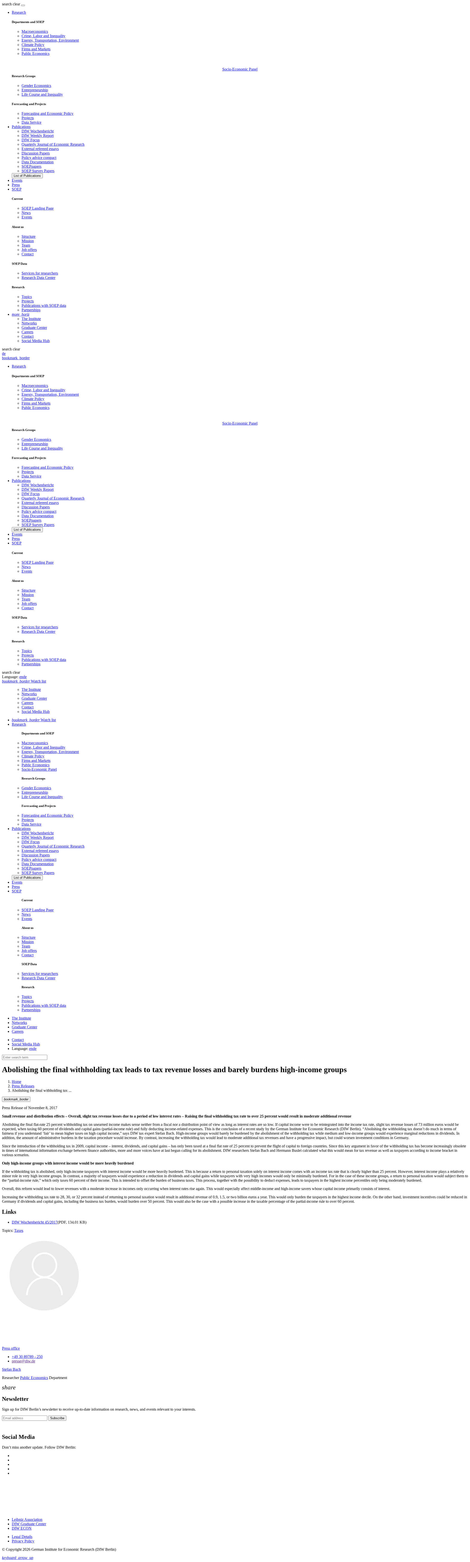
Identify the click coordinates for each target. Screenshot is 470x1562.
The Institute (31, 319)
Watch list (34, 720)
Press (16, 185)
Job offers (29, 250)
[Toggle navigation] (23, 5)
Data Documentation (38, 162)
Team (26, 245)
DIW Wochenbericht (38, 131)
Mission (28, 241)
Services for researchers (40, 273)
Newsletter (10, 1427)
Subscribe (57, 1418)
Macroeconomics (35, 31)
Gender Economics (36, 86)
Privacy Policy (23, 1541)
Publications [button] (21, 127)
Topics (27, 297)
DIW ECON (22, 1528)
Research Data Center (38, 278)
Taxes (18, 1230)
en (21, 677)
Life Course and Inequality (42, 94)
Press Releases (23, 1086)
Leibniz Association (27, 1519)
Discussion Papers (36, 153)
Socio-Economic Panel (240, 69)
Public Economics (35, 53)
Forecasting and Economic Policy (47, 113)
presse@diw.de (23, 1361)
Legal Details (22, 1537)
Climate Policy (33, 45)
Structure (28, 236)
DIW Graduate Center (29, 1524)
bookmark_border (16, 358)
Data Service (31, 122)
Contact (28, 254)
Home (16, 1082)
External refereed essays (40, 149)
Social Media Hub (36, 341)
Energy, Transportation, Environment (50, 40)
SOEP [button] (17, 189)
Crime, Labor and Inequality (43, 36)
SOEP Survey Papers (38, 171)
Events (17, 180)
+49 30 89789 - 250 (27, 1357)
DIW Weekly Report (38, 135)
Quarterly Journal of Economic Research (53, 144)
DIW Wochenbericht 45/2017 (35, 1222)
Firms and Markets (36, 49)
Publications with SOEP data (44, 305)
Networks (29, 323)
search (7, 4)
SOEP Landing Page (38, 208)
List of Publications (27, 176)
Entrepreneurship (35, 90)
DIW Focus (31, 140)
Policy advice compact (39, 158)
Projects (28, 118)
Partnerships (31, 310)
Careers (27, 332)
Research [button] (19, 12)
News (26, 213)
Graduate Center (34, 327)
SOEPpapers (31, 166)
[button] (11, 4)
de (4, 353)
